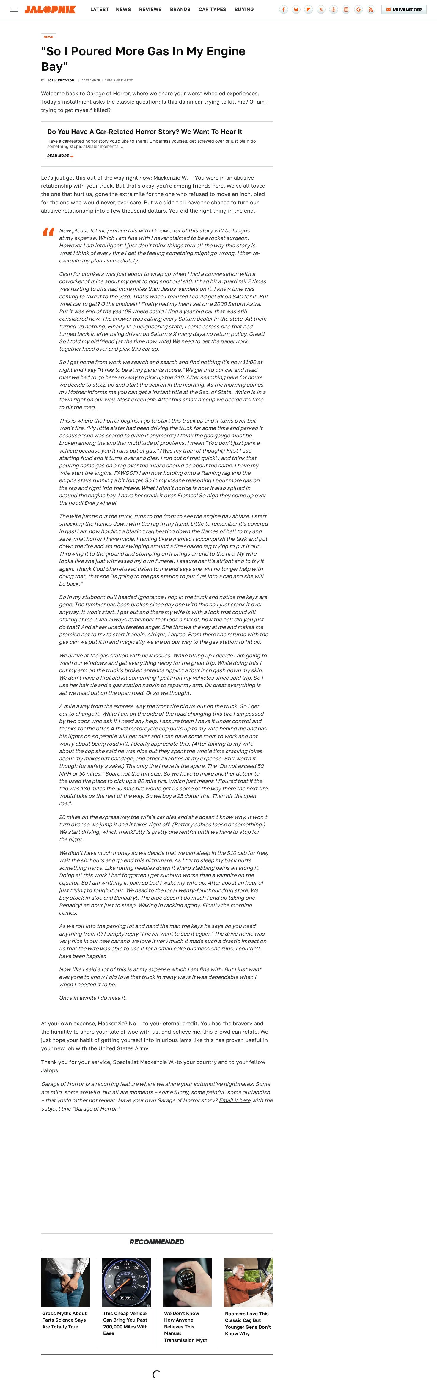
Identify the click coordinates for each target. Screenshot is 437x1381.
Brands (180, 9)
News (123, 9)
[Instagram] (346, 9)
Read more (58, 156)
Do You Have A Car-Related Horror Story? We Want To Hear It (145, 131)
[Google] (358, 9)
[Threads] (333, 9)
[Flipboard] (308, 9)
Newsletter (407, 9)
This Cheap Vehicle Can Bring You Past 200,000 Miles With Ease (125, 1323)
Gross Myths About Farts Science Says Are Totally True (64, 1320)
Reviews (150, 9)
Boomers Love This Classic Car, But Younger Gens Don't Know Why (248, 1323)
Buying (244, 9)
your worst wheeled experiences (216, 93)
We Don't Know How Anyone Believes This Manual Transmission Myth (186, 1327)
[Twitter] (321, 9)
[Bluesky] (296, 9)
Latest (99, 9)
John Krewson (61, 80)
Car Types (213, 9)
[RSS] (371, 9)
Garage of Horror (108, 93)
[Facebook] (283, 9)
